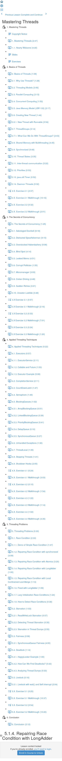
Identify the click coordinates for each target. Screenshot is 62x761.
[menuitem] (1, 6)
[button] (1, 2)
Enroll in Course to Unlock (31, 752)
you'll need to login (42, 749)
